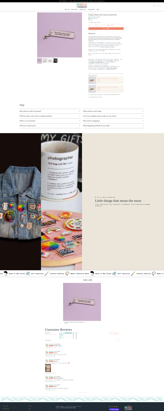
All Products (91, 13)
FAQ (29, 408)
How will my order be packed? (31, 111)
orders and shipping (111, 67)
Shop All (5, 406)
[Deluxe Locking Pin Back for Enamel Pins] (92, 80)
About (30, 406)
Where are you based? (27, 121)
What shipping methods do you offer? (96, 126)
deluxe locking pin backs (107, 46)
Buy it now (106, 28)
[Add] (122, 82)
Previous (37, 35)
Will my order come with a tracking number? (36, 116)
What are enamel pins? (28, 126)
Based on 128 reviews (51, 334)
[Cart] (160, 5)
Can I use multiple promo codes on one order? (100, 116)
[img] (51, 344)
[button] (83, 9)
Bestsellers (6, 408)
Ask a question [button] (114, 333)
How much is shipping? (91, 121)
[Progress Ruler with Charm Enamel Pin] (82, 302)
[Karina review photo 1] (48, 368)
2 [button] (80, 392)
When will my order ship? (92, 111)
